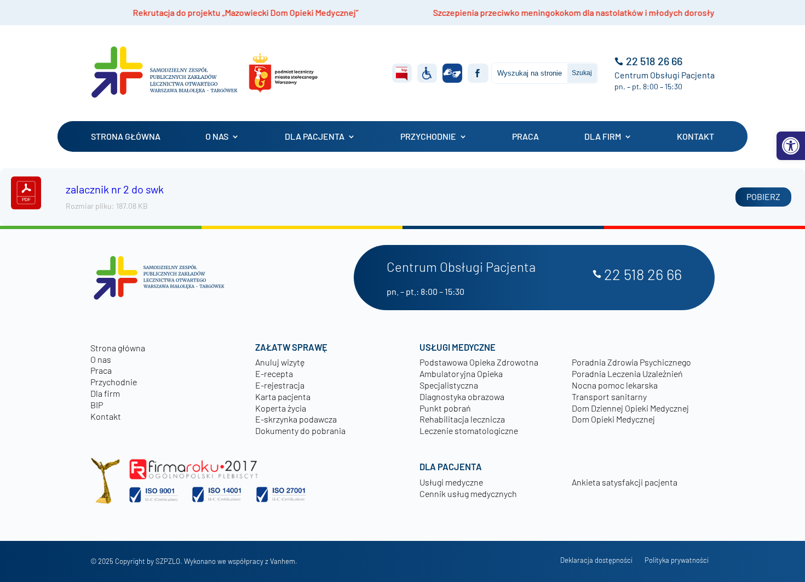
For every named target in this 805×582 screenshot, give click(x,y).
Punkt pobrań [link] (445, 408)
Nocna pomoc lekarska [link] (615, 385)
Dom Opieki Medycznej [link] (613, 419)
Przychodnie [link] (428, 136)
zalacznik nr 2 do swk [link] (115, 189)
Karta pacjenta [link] (283, 396)
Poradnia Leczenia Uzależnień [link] (627, 373)
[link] (791, 146)
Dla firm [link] (602, 136)
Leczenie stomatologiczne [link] (468, 430)
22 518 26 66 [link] (654, 61)
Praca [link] (525, 136)
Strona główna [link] (125, 136)
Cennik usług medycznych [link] (468, 493)
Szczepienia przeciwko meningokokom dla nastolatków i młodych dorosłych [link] (540, 12)
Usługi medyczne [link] (451, 482)
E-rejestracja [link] (279, 385)
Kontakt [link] (695, 136)
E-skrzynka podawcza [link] (296, 419)
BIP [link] (96, 405)
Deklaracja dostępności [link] (596, 560)
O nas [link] (216, 136)
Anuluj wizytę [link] (279, 362)
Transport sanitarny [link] (609, 396)
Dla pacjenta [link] (314, 136)
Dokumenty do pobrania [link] (300, 430)
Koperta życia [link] (280, 408)
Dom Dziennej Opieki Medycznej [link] (630, 408)
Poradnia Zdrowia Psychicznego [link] (631, 362)
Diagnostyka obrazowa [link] (461, 396)
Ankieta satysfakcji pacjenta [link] (624, 482)
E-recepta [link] (274, 373)
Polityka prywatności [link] (677, 560)
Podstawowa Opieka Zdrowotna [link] (478, 362)
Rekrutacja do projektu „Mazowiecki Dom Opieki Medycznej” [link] (207, 12)
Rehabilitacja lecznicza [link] (462, 419)
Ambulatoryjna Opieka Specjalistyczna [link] (461, 379)
